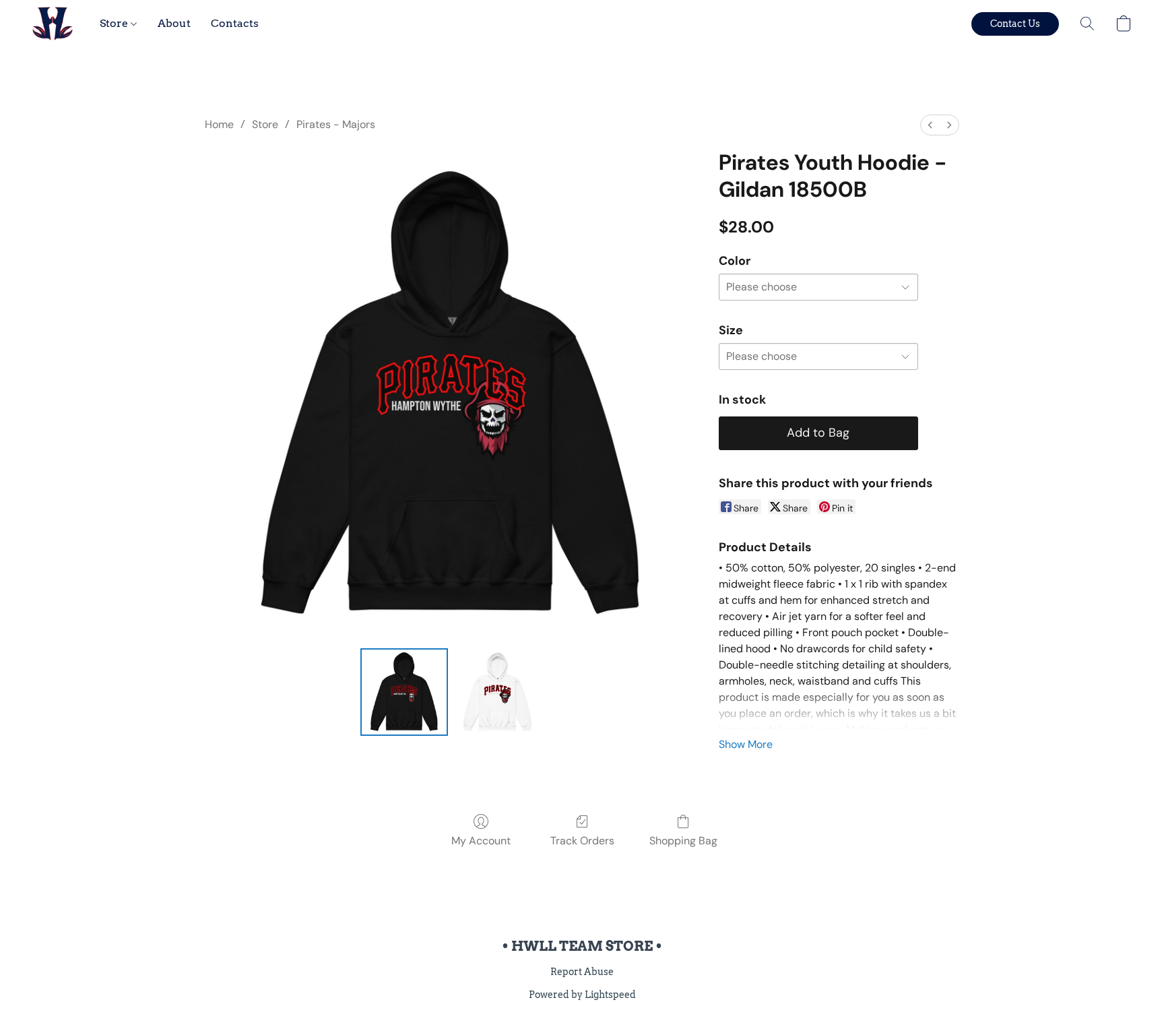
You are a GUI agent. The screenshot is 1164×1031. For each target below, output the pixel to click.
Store (115, 23)
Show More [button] (746, 744)
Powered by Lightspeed (582, 994)
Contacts (235, 23)
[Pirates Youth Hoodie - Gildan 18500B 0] (404, 692)
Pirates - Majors (335, 124)
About (174, 23)
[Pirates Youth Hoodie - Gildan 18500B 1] (497, 692)
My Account (481, 841)
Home (219, 124)
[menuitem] (930, 125)
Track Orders (582, 841)
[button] (52, 23)
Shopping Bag (683, 841)
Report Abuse (582, 971)
